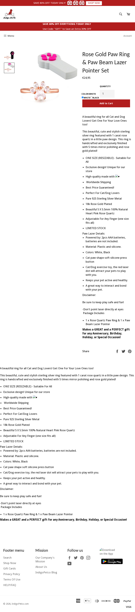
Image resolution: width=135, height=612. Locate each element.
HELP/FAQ (9, 585)
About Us (41, 566)
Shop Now (9, 563)
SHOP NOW (94, 3)
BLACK (96, 98)
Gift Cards (9, 568)
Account (127, 36)
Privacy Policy (11, 574)
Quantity (105, 86)
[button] (9, 56)
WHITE (87, 98)
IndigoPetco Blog (46, 572)
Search (7, 557)
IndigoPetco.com (20, 603)
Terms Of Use (11, 579)
